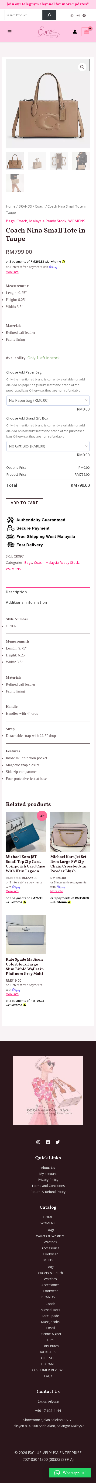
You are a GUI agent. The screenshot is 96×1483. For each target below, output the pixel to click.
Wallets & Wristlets (50, 1236)
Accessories (50, 1248)
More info (12, 272)
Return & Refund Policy (48, 1191)
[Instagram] (78, 15)
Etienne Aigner (50, 1334)
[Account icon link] (75, 32)
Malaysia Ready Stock (47, 221)
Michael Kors (50, 1310)
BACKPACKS (48, 1352)
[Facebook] (84, 15)
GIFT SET (48, 1358)
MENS (48, 1260)
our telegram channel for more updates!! (52, 4)
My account (48, 1173)
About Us (48, 1167)
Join (11, 4)
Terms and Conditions (48, 1185)
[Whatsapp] (72, 15)
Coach (40, 206)
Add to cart (24, 502)
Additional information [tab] (26, 602)
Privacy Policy (48, 1179)
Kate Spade (50, 1316)
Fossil (50, 1328)
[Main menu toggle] (9, 32)
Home (10, 206)
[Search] (49, 15)
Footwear (50, 1254)
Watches (50, 1242)
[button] (82, 67)
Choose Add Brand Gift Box (27, 418)
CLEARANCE (48, 1364)
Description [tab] (16, 591)
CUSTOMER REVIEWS (48, 1370)
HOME (48, 1217)
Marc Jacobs (50, 1322)
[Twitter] (58, 1142)
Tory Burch (50, 1346)
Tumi (50, 1340)
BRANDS (25, 206)
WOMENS (76, 221)
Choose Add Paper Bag (23, 372)
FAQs (48, 1376)
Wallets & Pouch (50, 1273)
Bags (10, 221)
